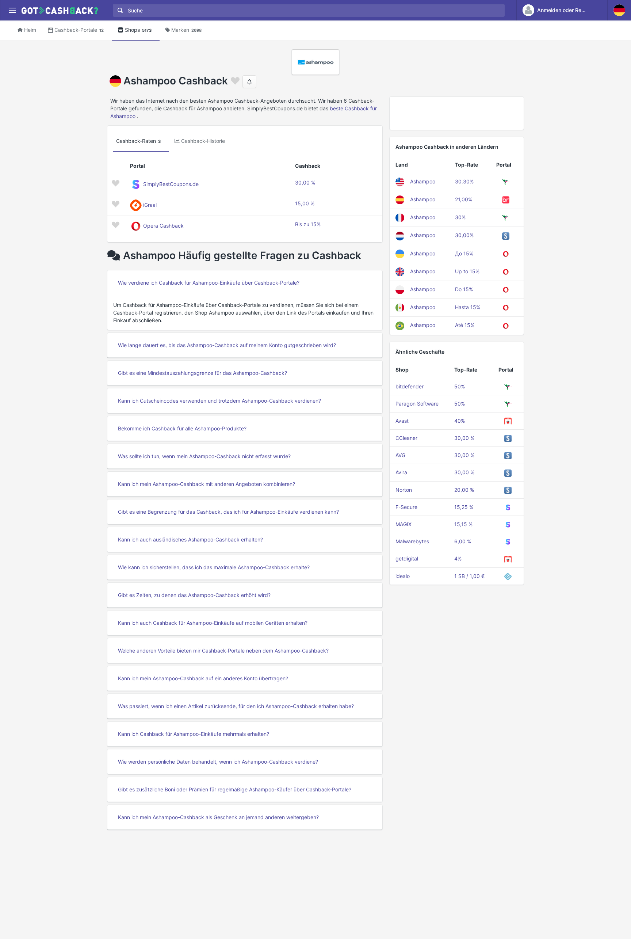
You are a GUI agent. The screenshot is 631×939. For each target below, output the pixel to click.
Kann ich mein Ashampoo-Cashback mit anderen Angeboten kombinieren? (206, 484)
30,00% (464, 235)
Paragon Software (417, 403)
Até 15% (464, 325)
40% (459, 421)
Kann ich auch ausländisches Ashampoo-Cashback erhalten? (190, 539)
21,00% (463, 199)
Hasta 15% (467, 307)
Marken (186, 30)
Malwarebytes (412, 541)
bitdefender (409, 386)
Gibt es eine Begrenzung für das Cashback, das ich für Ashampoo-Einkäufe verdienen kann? (228, 512)
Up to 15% (467, 271)
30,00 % (305, 182)
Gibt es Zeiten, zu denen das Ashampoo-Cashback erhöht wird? (194, 595)
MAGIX (403, 524)
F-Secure (406, 507)
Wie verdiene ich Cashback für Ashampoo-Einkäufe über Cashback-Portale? (208, 283)
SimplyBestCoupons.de (171, 184)
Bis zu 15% (308, 224)
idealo (402, 576)
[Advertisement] (457, 113)
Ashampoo (422, 181)
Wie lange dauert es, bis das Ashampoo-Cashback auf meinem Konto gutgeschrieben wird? (227, 345)
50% (459, 386)
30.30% (464, 181)
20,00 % (464, 490)
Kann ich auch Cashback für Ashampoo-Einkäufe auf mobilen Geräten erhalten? (212, 623)
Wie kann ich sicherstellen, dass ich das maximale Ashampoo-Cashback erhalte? (214, 567)
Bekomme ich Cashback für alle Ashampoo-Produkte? (182, 428)
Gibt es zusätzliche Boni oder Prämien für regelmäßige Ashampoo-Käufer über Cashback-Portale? (234, 789)
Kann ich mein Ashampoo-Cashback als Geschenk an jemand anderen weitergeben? (218, 817)
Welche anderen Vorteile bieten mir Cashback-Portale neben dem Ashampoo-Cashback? (223, 650)
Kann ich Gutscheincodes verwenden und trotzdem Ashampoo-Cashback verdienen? (219, 401)
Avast (402, 421)
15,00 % (304, 203)
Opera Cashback (163, 226)
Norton (403, 490)
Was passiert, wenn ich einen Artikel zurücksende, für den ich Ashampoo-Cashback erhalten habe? (236, 706)
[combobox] (307, 10)
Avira (401, 472)
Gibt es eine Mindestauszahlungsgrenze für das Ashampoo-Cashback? (202, 373)
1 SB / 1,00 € (469, 576)
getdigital (406, 558)
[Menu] (12, 10)
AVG (400, 455)
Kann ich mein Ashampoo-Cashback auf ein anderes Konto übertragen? (203, 678)
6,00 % (462, 541)
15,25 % (463, 507)
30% (460, 217)
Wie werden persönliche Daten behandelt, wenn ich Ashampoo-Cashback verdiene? (218, 762)
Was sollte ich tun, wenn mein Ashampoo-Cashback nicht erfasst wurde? (204, 456)
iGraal (150, 205)
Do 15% (464, 289)
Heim (30, 30)
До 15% (464, 253)
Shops (138, 30)
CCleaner (406, 438)
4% (458, 558)
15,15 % (463, 524)
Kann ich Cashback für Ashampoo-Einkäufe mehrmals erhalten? (193, 734)
